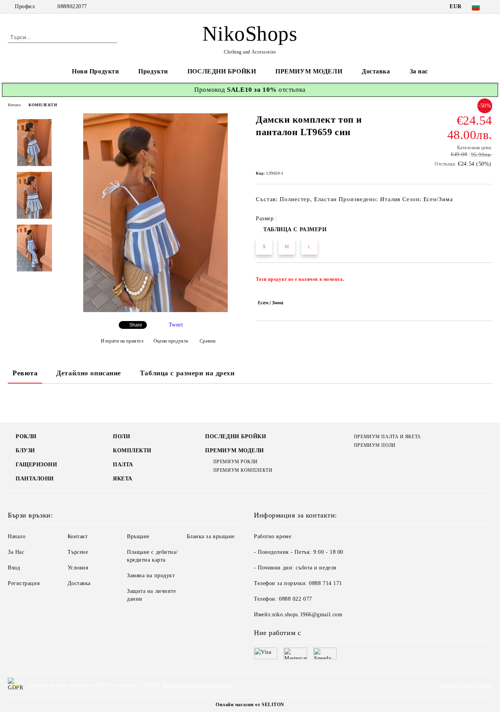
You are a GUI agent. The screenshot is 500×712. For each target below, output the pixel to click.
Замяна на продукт (151, 575)
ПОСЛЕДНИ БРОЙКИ (222, 71)
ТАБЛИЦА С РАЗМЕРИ (295, 229)
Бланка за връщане (211, 536)
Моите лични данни (466, 685)
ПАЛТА (123, 465)
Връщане (138, 536)
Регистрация (23, 583)
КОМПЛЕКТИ (43, 105)
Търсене (78, 552)
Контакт (78, 536)
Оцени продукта (171, 341)
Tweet (176, 325)
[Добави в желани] (486, 281)
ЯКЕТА (122, 479)
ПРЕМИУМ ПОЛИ (374, 445)
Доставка (376, 71)
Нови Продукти (95, 71)
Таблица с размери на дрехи (187, 373)
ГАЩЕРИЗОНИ (36, 465)
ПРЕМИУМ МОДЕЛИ (308, 71)
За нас (419, 71)
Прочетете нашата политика (197, 685)
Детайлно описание (88, 373)
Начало (14, 105)
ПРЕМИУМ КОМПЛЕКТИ (242, 470)
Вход (14, 568)
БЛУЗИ (25, 450)
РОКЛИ (26, 436)
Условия (78, 568)
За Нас (16, 552)
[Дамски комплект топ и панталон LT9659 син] (155, 310)
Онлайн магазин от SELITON (250, 704)
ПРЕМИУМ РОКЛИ (235, 461)
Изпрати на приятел (122, 341)
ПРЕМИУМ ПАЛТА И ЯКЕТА (387, 436)
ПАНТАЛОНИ (35, 479)
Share (135, 325)
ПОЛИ (121, 436)
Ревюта (25, 373)
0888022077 (72, 6)
